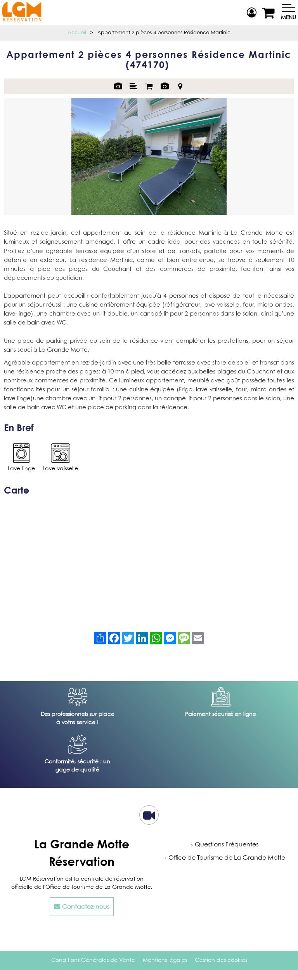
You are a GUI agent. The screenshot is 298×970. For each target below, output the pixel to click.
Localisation (180, 86)
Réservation (149, 86)
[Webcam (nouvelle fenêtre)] (149, 818)
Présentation (133, 86)
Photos (118, 86)
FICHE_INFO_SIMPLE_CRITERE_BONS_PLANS (164, 86)
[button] (269, 13)
